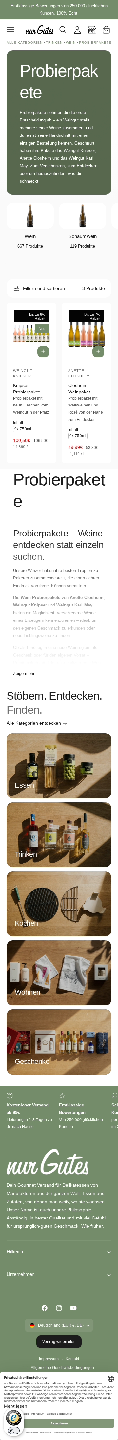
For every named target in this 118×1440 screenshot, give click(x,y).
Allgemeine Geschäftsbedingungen (62, 1368)
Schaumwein (82, 236)
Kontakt (72, 1359)
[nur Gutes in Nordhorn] (92, 29)
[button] (10, 29)
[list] (59, 1111)
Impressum (49, 1359)
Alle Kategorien (25, 42)
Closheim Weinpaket (79, 388)
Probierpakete (95, 42)
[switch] (14, 1430)
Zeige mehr (23, 673)
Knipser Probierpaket (26, 388)
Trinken (54, 42)
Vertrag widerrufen (59, 1342)
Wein (71, 42)
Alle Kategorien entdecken (34, 723)
